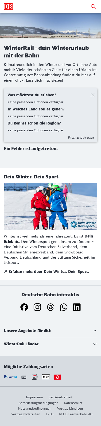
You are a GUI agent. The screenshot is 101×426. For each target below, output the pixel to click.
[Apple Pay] (46, 377)
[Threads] (50, 307)
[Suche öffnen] (93, 6)
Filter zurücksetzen (81, 137)
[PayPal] (10, 377)
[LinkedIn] (77, 307)
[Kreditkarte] (24, 377)
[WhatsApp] (63, 307)
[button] (50, 330)
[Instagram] (37, 307)
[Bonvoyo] (57, 377)
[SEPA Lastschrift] (34, 377)
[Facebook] (24, 307)
